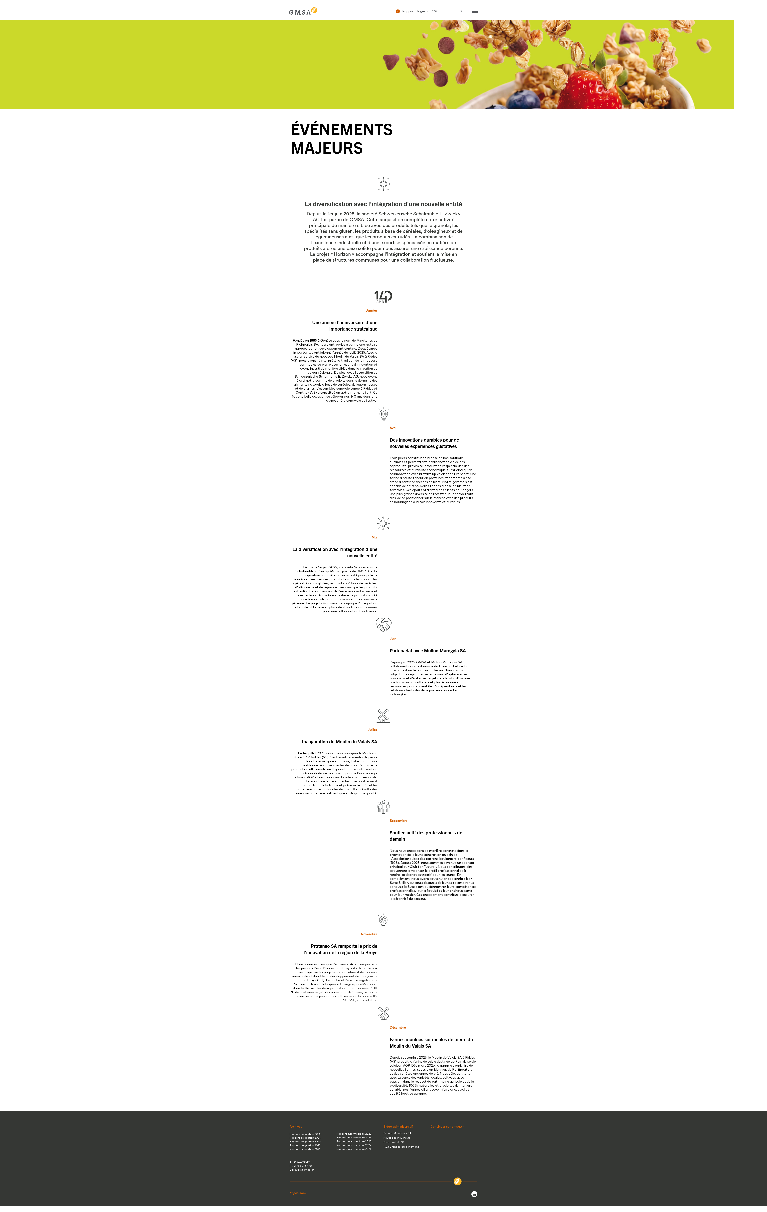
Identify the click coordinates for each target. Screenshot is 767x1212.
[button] (298, 1193)
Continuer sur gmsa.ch (447, 1126)
